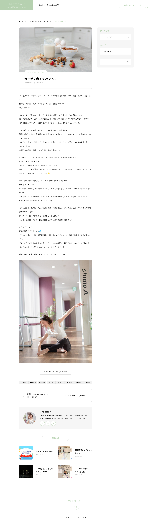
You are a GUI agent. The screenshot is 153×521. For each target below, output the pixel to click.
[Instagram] (48, 423)
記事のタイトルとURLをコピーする (55, 372)
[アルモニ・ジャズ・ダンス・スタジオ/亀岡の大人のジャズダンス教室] (16, 5)
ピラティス (35, 72)
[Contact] (53, 423)
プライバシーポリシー (76, 501)
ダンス (42, 72)
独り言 (29, 72)
